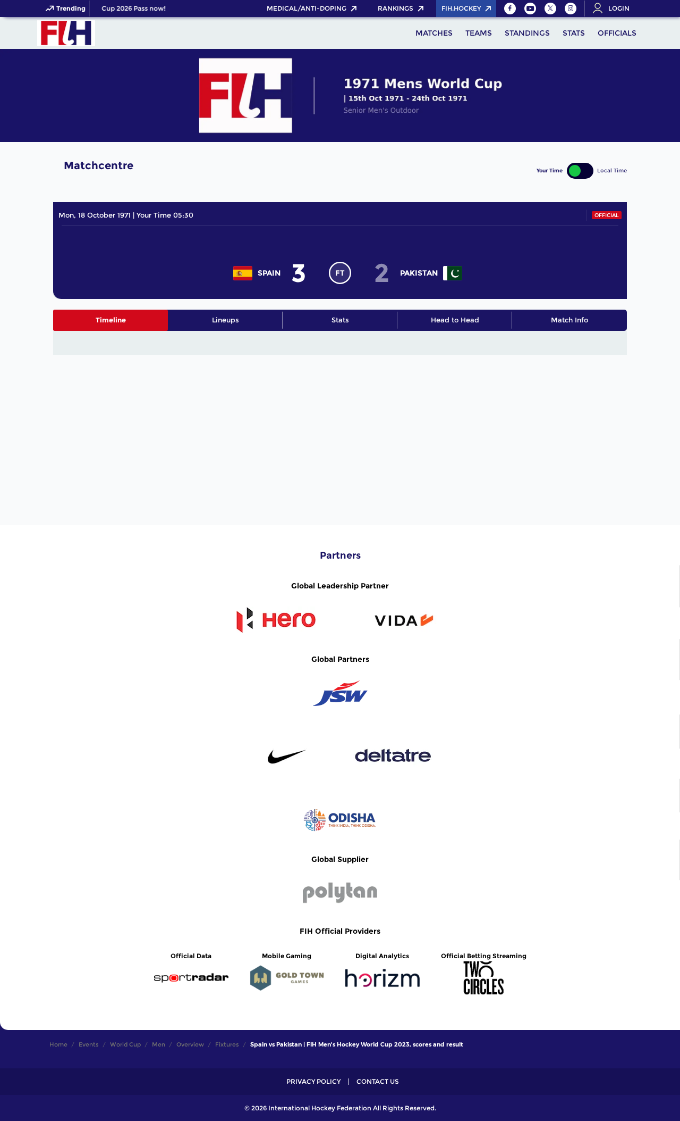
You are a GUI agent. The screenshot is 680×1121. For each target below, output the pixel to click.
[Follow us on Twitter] (550, 8)
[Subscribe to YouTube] (530, 8)
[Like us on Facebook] (510, 8)
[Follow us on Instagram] (570, 8)
